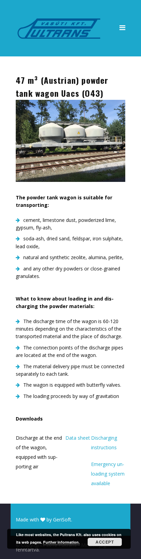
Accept (104, 542)
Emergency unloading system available (108, 474)
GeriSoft (62, 519)
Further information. (61, 542)
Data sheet (77, 438)
